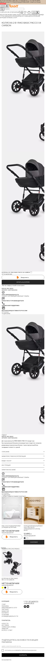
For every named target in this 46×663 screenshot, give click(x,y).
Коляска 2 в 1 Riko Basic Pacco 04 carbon (10, 579)
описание (5, 451)
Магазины (14, 12)
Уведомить (25, 277)
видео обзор (6, 460)
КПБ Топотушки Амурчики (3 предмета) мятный (11, 526)
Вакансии (5, 611)
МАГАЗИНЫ (5, 606)
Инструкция (6, 465)
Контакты (5, 612)
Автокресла (14, 14)
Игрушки (3, 17)
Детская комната (25, 14)
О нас (4, 604)
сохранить (23, 655)
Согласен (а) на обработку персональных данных (20, 650)
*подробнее (6, 313)
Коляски (6, 14)
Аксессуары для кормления (30, 16)
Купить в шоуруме (23, 282)
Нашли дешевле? (8, 532)
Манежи (35, 14)
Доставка (5, 625)
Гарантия (5, 628)
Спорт (15, 17)
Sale (1, 14)
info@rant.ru (33, 601)
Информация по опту (9, 607)
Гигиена (9, 17)
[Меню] (35, 12)
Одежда (41, 14)
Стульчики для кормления (10, 16)
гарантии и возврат (9, 469)
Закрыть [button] (3, 3)
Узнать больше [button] (35, 2)
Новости (5, 623)
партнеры (5, 609)
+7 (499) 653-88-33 (5, 12)
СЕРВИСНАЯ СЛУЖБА (9, 627)
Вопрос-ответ (7, 630)
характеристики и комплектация (14, 456)
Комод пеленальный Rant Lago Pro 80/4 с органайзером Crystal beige (33, 528)
